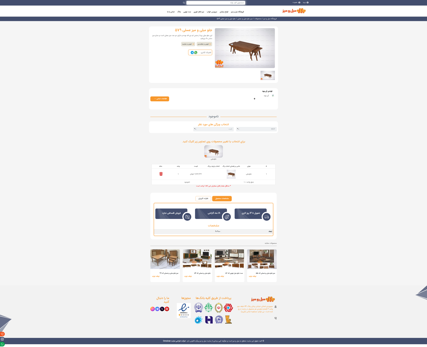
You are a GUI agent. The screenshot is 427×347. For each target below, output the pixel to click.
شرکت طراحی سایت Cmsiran (174, 341)
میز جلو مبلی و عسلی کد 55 (265, 273)
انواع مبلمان (224, 12)
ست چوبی (187, 12)
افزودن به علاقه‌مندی (203, 44)
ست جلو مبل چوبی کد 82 (234, 273)
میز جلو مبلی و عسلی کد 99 (169, 273)
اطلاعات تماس (161, 98)
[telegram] (192, 52)
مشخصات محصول (222, 198)
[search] (184, 3)
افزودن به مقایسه (187, 44)
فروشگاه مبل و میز (237, 12)
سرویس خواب (212, 12)
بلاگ (179, 12)
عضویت (295, 2)
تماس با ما (171, 12)
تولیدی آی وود (267, 91)
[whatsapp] (195, 52)
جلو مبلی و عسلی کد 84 (202, 273)
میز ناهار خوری (199, 12)
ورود (304, 2)
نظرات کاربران (203, 198)
